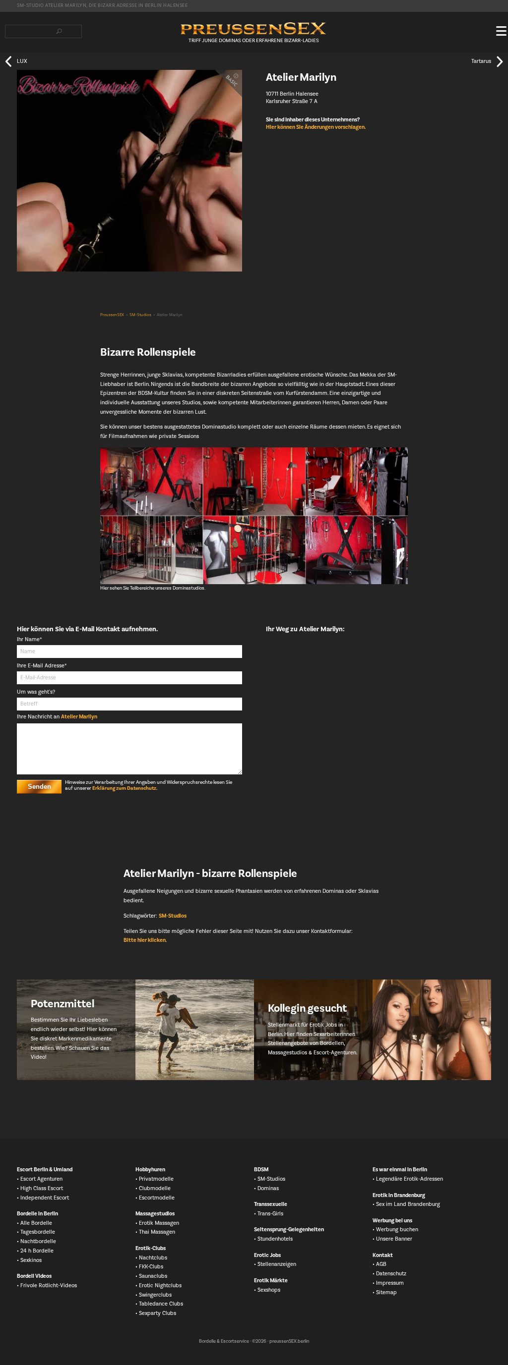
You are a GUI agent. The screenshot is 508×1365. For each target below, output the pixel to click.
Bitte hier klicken (145, 940)
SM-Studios (140, 315)
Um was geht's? (36, 692)
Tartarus (481, 60)
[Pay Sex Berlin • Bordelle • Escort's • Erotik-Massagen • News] (254, 28)
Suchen (59, 31)
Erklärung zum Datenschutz (124, 788)
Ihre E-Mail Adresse (42, 666)
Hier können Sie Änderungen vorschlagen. (316, 127)
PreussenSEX (112, 315)
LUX (22, 60)
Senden (39, 786)
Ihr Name (29, 640)
